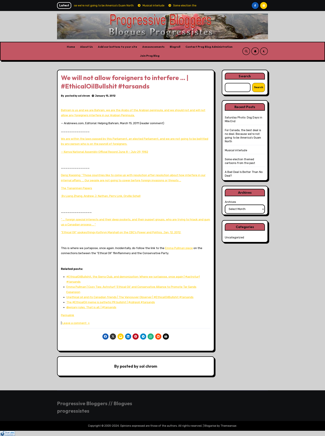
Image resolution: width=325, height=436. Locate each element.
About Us (86, 46)
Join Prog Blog (149, 55)
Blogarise (210, 425)
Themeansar (228, 425)
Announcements (153, 46)
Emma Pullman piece (179, 248)
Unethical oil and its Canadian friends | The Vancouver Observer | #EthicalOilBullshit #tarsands (129, 297)
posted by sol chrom (77, 95)
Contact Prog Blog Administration (209, 46)
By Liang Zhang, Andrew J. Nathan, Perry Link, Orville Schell (100, 196)
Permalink (67, 315)
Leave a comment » (76, 323)
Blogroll (175, 46)
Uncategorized (234, 237)
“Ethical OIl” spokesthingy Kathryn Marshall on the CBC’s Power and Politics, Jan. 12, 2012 (121, 232)
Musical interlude (236, 150)
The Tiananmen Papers (76, 188)
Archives (230, 202)
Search (245, 76)
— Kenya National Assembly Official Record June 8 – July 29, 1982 (104, 151)
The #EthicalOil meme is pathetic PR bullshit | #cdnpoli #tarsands (110, 302)
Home (71, 46)
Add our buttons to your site (117, 46)
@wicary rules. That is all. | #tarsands (91, 307)
